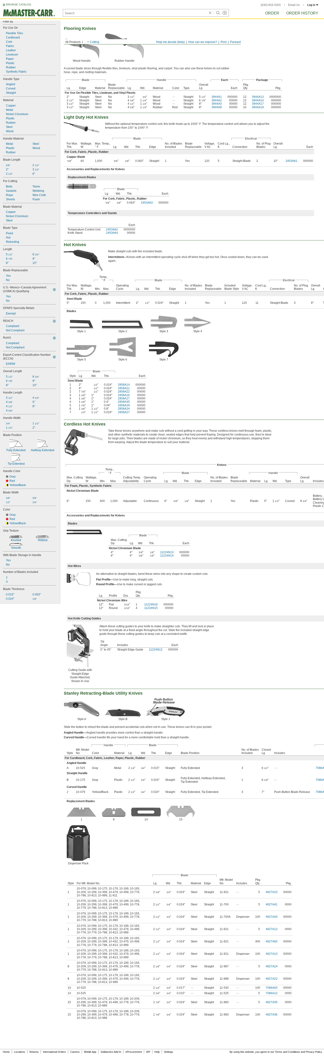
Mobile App (90, 1051)
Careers (75, 1051)
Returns (34, 1051)
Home (6, 1051)
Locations (19, 1051)
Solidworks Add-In (111, 1051)
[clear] (210, 12)
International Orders (54, 1051)
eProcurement (133, 1051)
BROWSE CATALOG (18, 4)
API (148, 1051)
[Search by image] (224, 12)
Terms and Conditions (287, 1051)
